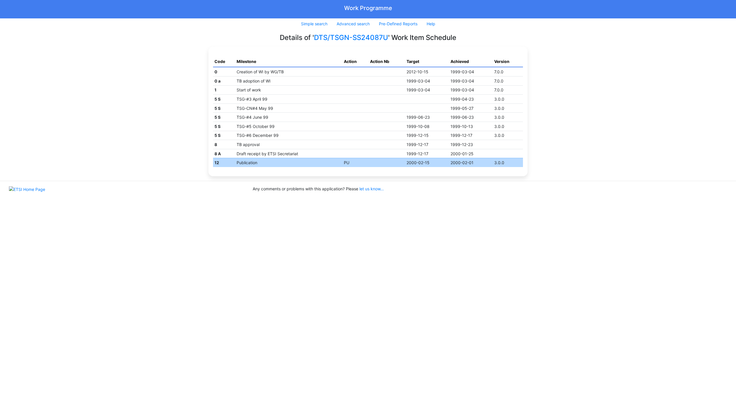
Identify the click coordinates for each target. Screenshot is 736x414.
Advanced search (353, 23)
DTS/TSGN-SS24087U (351, 37)
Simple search (314, 23)
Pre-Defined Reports (398, 23)
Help (431, 23)
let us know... (371, 188)
